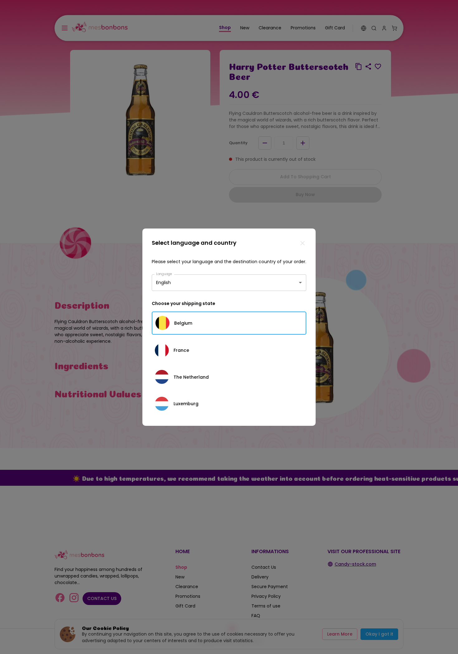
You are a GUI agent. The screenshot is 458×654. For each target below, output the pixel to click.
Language (164, 273)
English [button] (163, 282)
